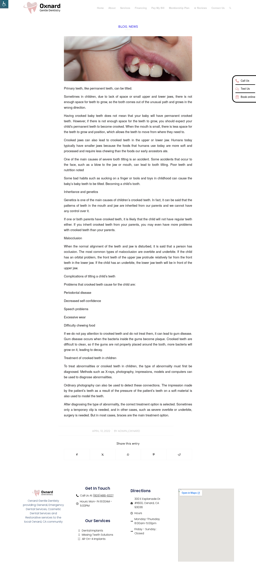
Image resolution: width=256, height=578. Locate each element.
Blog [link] (122, 26)
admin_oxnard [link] (129, 431)
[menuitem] (100, 8)
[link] (4, 4)
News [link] (133, 26)
